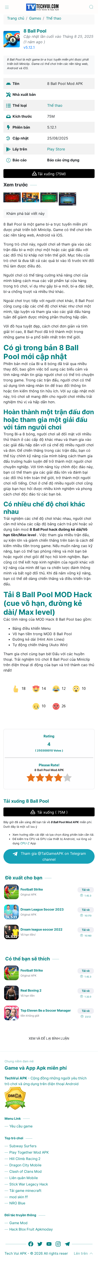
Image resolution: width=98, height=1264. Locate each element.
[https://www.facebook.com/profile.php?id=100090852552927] (30, 1236)
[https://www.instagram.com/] (58, 1236)
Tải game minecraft (25, 1183)
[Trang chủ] (6, 6)
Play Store (56, 149)
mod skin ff (18, 1189)
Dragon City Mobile (25, 1157)
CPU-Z (24, 835)
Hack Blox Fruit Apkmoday (31, 1221)
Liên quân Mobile (23, 1170)
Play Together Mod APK (29, 1144)
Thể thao (53, 18)
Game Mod (18, 1215)
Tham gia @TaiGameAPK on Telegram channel (53, 849)
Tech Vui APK (16, 1246)
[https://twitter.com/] (39, 1236)
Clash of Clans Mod (25, 1164)
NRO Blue (17, 1195)
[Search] (91, 6)
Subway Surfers (22, 1138)
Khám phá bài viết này (25, 213)
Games (35, 18)
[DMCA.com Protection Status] (49, 1090)
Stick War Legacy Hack (28, 1176)
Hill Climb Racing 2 (24, 1151)
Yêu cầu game (21, 1119)
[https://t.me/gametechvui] (67, 1236)
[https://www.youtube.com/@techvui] (49, 1236)
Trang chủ (15, 18)
